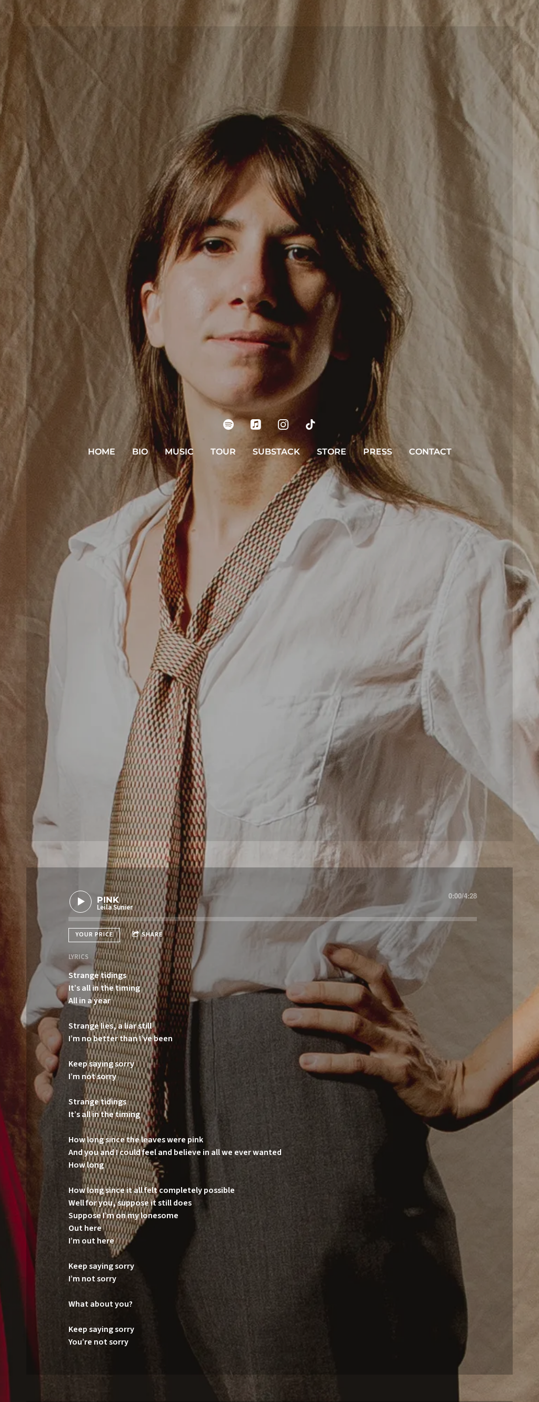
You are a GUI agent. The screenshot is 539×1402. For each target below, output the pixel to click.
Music (179, 452)
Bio (140, 452)
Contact (430, 452)
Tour (223, 452)
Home (101, 452)
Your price (94, 934)
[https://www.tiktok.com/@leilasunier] (310, 424)
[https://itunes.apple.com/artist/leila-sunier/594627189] (256, 424)
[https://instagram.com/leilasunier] (283, 424)
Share (152, 934)
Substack (276, 452)
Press (377, 452)
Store (331, 452)
